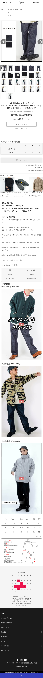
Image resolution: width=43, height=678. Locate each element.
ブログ (8, 663)
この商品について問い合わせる (34, 165)
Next (40, 41)
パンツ (9, 15)
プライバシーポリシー (22, 666)
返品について (38, 167)
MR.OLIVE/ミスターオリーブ (15, 9)
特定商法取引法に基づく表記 (29, 663)
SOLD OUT (22, 160)
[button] (22, 324)
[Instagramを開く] (21, 660)
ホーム (3, 9)
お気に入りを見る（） (21, 128)
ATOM (18, 663)
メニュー (8, 2)
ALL (9, 12)
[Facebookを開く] (17, 660)
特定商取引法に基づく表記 (35, 170)
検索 (22, 2)
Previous (3, 41)
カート (37, 2)
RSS (13, 663)
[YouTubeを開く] (25, 660)
